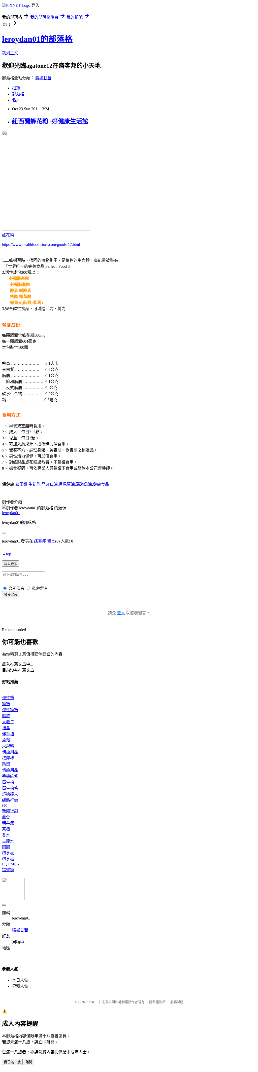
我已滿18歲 (12, 1062)
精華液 (8, 823)
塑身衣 (8, 853)
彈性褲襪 (10, 710)
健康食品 (101, 484)
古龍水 (8, 841)
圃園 (6, 847)
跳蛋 (6, 764)
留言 (51, 541)
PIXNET (91, 1002)
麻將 (6, 716)
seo (4, 805)
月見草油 (67, 484)
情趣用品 (10, 752)
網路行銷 (10, 800)
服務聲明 (176, 1002)
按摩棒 (8, 758)
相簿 (16, 88)
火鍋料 (8, 746)
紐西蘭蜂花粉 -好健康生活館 (50, 121)
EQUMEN (11, 864)
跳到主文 (10, 53)
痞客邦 (40, 541)
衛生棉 (8, 782)
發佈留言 (10, 594)
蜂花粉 (8, 235)
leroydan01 (11, 513)
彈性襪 (8, 698)
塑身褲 (8, 859)
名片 (16, 100)
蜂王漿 (21, 484)
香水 (6, 835)
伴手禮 (8, 734)
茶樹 (6, 829)
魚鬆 (6, 740)
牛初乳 (34, 484)
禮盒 (6, 728)
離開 (29, 1062)
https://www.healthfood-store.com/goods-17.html (41, 244)
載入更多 (10, 564)
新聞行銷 (10, 811)
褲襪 (6, 704)
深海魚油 (84, 484)
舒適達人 (10, 794)
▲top (6, 554)
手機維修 (10, 776)
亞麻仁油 (50, 484)
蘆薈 (6, 817)
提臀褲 (8, 870)
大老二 (8, 722)
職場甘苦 (43, 78)
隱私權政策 (157, 1002)
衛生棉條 (10, 788)
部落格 (18, 94)
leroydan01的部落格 (37, 39)
